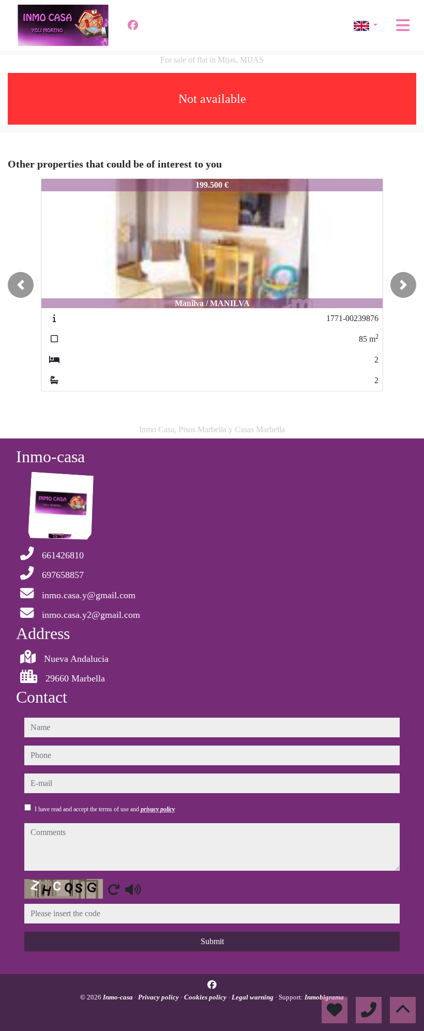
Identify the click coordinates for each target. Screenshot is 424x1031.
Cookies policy (206, 997)
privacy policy (158, 809)
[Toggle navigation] (403, 25)
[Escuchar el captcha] (133, 889)
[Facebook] (133, 25)
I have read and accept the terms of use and (105, 809)
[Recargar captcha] (113, 889)
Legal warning (253, 997)
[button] (21, 285)
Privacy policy (159, 997)
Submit (212, 941)
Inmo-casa (118, 997)
